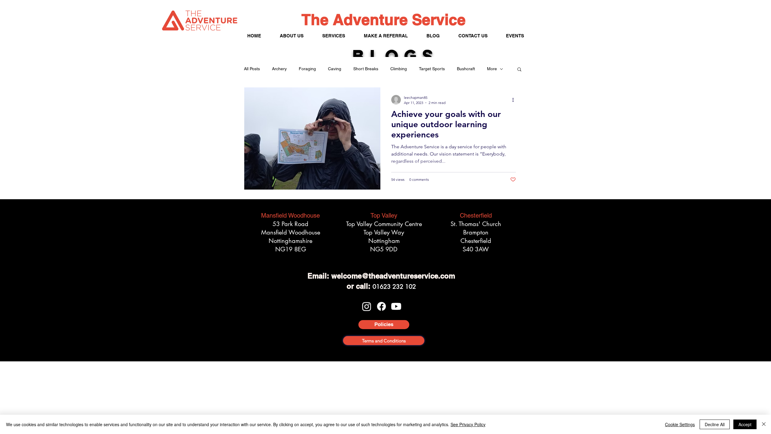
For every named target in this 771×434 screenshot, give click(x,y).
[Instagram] (367, 306)
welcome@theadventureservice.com (393, 276)
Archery (279, 68)
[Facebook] (381, 306)
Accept (744, 424)
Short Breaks (365, 68)
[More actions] (515, 99)
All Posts (252, 68)
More (492, 68)
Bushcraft (466, 68)
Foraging (307, 68)
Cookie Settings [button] (680, 424)
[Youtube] (396, 306)
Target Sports (432, 68)
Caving (334, 68)
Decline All (715, 424)
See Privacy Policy (468, 424)
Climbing (398, 68)
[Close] (763, 424)
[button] (519, 70)
